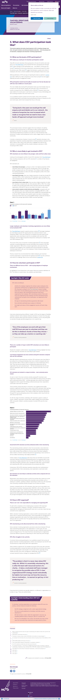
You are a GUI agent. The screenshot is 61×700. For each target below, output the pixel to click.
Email (30, 693)
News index (24, 11)
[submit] (58, 7)
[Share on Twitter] (14, 671)
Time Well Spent (19, 64)
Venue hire (41, 1)
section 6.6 (40, 257)
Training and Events (31, 1)
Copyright (23, 688)
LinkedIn (30, 696)
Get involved (25, 5)
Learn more (33, 14)
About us (15, 8)
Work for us (15, 686)
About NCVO (15, 682)
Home (11, 11)
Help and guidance (6, 5)
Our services (16, 5)
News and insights (5, 8)
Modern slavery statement (24, 686)
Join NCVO (50, 1)
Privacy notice (15, 688)
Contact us (15, 684)
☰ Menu (49, 38)
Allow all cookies (36, 18)
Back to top (4, 694)
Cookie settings (50, 18)
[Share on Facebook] (11, 671)
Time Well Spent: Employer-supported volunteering (21, 13)
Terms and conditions (24, 683)
